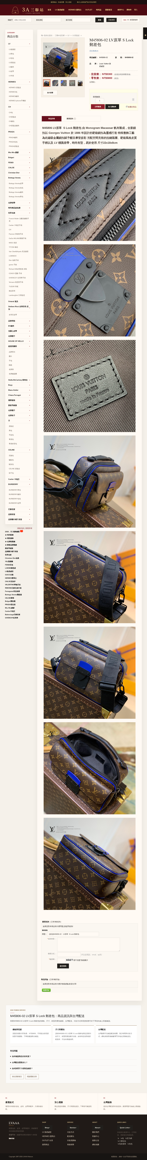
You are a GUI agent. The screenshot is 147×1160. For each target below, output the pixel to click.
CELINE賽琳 (9, 598)
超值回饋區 (12, 346)
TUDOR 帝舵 (13, 286)
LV (9, 44)
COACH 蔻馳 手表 (15, 273)
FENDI (10, 163)
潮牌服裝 (11, 400)
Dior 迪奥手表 (14, 260)
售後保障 (70, 1144)
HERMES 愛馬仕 (74, 10)
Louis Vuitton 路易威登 (105, 65)
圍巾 (10, 356)
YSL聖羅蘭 (9, 561)
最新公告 (95, 1140)
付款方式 (70, 1132)
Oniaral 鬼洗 (13, 301)
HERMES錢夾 (14, 96)
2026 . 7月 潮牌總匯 (12, 531)
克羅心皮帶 (12, 331)
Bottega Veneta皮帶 (16, 183)
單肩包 (11, 439)
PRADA (11, 132)
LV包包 (11, 58)
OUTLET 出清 (47, 1140)
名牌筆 (11, 369)
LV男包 (11, 54)
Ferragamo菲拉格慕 (12, 591)
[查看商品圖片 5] (80, 83)
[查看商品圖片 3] (63, 83)
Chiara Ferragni (14, 395)
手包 (10, 361)
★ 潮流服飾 (9, 538)
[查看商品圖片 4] (72, 83)
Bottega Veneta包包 (16, 188)
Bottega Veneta (14, 178)
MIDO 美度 (13, 243)
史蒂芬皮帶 (13, 315)
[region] (63, 83)
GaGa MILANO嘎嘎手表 (17, 238)
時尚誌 (98, 10)
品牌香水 (12, 352)
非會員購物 (71, 1140)
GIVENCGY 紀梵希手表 (17, 278)
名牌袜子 (11, 415)
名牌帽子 (11, 336)
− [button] (132, 100)
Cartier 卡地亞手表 (15, 225)
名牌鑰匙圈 (13, 374)
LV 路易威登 (59, 10)
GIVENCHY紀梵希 (11, 618)
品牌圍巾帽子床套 (15, 519)
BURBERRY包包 (15, 499)
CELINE (11, 450)
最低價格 (39, 20)
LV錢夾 (11, 67)
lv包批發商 (122, 1144)
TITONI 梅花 (13, 247)
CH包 (11, 112)
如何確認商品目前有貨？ (21, 1056)
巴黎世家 (11, 509)
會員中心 (120, 10)
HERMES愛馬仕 (11, 578)
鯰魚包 (11, 464)
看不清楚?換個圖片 (80, 960)
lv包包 (130, 1144)
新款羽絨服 (12, 405)
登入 (135, 10)
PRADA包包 (13, 142)
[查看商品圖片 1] (46, 83)
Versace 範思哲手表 (16, 282)
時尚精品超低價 (14, 208)
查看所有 (28, 528)
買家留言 (108, 10)
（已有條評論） (54, 979)
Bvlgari (11, 157)
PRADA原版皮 (14, 146)
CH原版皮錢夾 (14, 126)
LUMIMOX (12, 256)
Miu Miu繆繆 (9, 608)
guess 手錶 (13, 265)
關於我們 (95, 1132)
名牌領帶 (11, 203)
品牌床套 (11, 514)
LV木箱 (11, 76)
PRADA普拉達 (10, 604)
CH (9, 107)
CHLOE (11, 168)
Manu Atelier (13, 390)
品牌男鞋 (11, 321)
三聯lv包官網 (60, 35)
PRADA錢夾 (13, 137)
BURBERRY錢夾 (15, 494)
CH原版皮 (12, 117)
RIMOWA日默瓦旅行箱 (13, 588)
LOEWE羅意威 (10, 568)
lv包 (122, 1138)
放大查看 (50, 93)
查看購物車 (134, 20)
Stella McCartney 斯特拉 (18, 380)
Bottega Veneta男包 (16, 196)
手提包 (11, 435)
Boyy (10, 385)
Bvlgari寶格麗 (10, 601)
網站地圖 (95, 1144)
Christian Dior (14, 173)
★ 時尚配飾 (9, 535)
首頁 (49, 10)
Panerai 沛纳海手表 (16, 234)
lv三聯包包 (122, 1141)
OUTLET (88, 10)
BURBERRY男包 (15, 490)
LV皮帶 (11, 71)
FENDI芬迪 (9, 565)
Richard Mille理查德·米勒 (18, 269)
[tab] (51, 118)
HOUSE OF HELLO (16, 341)
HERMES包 (13, 92)
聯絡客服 (11, 1138)
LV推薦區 (12, 49)
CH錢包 (11, 121)
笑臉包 (11, 455)
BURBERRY (13, 484)
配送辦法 (70, 1136)
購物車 (129, 10)
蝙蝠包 (11, 460)
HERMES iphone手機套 (17, 101)
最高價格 (69, 20)
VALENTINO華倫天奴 (13, 585)
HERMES (12, 82)
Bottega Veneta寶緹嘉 (13, 595)
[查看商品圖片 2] (55, 83)
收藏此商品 (132, 107)
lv (118, 1138)
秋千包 (11, 473)
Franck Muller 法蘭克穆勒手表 (19, 220)
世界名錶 (11, 213)
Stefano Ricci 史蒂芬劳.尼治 (18, 307)
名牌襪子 (11, 410)
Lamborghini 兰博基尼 (17, 295)
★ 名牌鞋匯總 (10, 541)
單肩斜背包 (13, 444)
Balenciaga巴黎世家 (12, 614)
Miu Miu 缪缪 (13, 152)
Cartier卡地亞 (10, 611)
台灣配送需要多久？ (20, 1062)
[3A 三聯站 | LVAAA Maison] (27, 10)
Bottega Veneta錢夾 (16, 192)
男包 (10, 430)
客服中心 (95, 1136)
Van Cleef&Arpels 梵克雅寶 (18, 251)
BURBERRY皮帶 (15, 503)
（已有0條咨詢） (55, 922)
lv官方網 (129, 1138)
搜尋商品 (45, 1144)
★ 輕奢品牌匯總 (11, 545)
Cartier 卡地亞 (13, 479)
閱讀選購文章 (32, 1076)
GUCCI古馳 (9, 575)
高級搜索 (111, 20)
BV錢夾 (11, 326)
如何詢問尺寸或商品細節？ (22, 1068)
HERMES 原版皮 (15, 87)
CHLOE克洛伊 (10, 581)
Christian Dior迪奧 (12, 558)
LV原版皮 (12, 62)
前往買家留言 (17, 1076)
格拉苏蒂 (12, 291)
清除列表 (20, 528)
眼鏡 (10, 365)
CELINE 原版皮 (14, 469)
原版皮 (11, 426)
